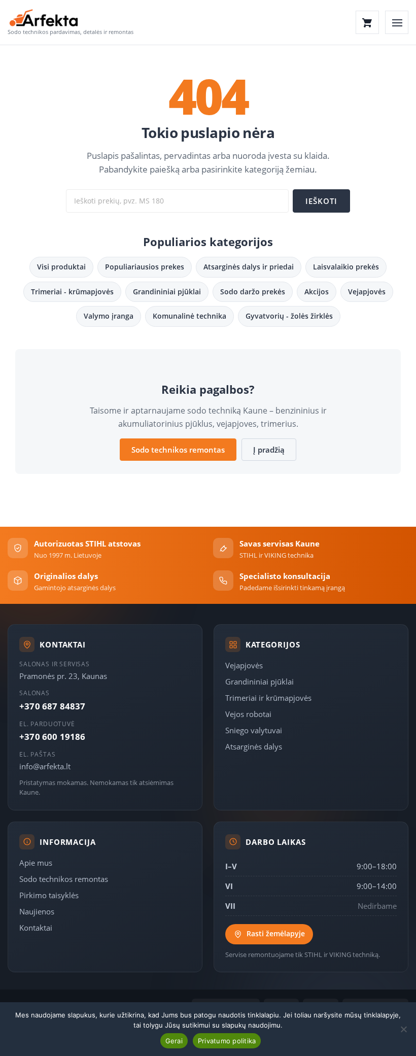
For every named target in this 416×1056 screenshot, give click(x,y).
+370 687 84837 (52, 706)
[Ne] (403, 1029)
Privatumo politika (227, 1041)
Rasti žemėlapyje (276, 933)
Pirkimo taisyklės (49, 895)
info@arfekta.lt (45, 766)
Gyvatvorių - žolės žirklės (289, 316)
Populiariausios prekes (144, 266)
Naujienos (36, 911)
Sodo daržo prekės (252, 291)
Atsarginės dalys (253, 746)
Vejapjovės (367, 291)
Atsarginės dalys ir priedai (248, 266)
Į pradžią (269, 450)
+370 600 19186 (52, 736)
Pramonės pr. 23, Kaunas (63, 676)
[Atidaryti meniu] (396, 22)
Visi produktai (61, 266)
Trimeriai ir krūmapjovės (268, 698)
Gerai (174, 1041)
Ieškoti (321, 201)
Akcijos (316, 291)
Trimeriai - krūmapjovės (72, 291)
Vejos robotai (248, 714)
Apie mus (35, 863)
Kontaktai (35, 928)
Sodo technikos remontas (178, 450)
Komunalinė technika (189, 316)
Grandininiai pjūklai (167, 291)
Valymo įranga (108, 316)
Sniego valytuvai (253, 730)
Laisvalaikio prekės (346, 266)
